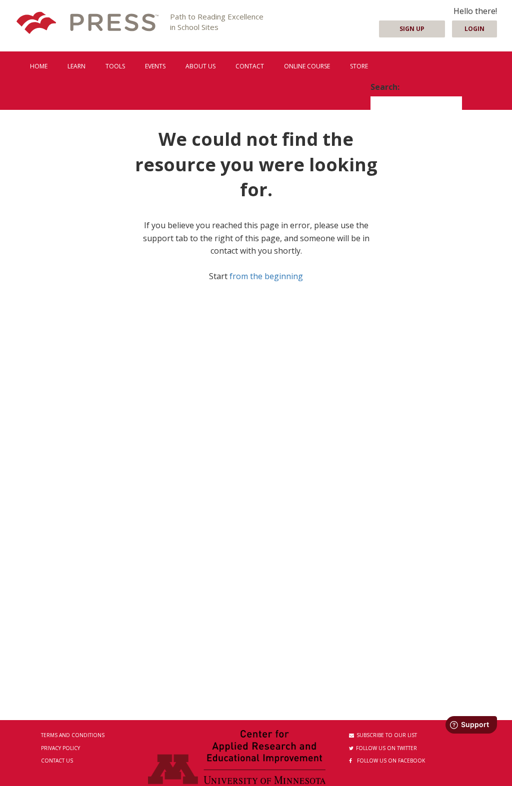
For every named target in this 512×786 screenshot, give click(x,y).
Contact (250, 66)
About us (201, 66)
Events (155, 66)
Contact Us (57, 760)
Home (39, 66)
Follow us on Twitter (386, 748)
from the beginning (266, 276)
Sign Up (412, 28)
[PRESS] (87, 23)
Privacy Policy (60, 748)
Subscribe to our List (386, 735)
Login (474, 28)
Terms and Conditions (72, 735)
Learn (77, 66)
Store (359, 66)
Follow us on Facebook (391, 760)
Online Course (307, 66)
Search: (385, 86)
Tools (115, 66)
